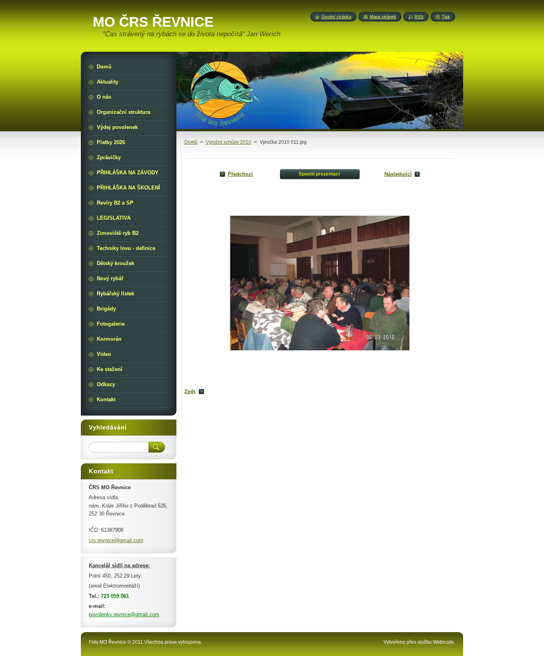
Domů (191, 142)
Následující (398, 174)
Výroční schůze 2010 (228, 142)
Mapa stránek (383, 16)
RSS (419, 16)
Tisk (446, 16)
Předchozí (240, 174)
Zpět (189, 391)
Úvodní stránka (336, 16)
